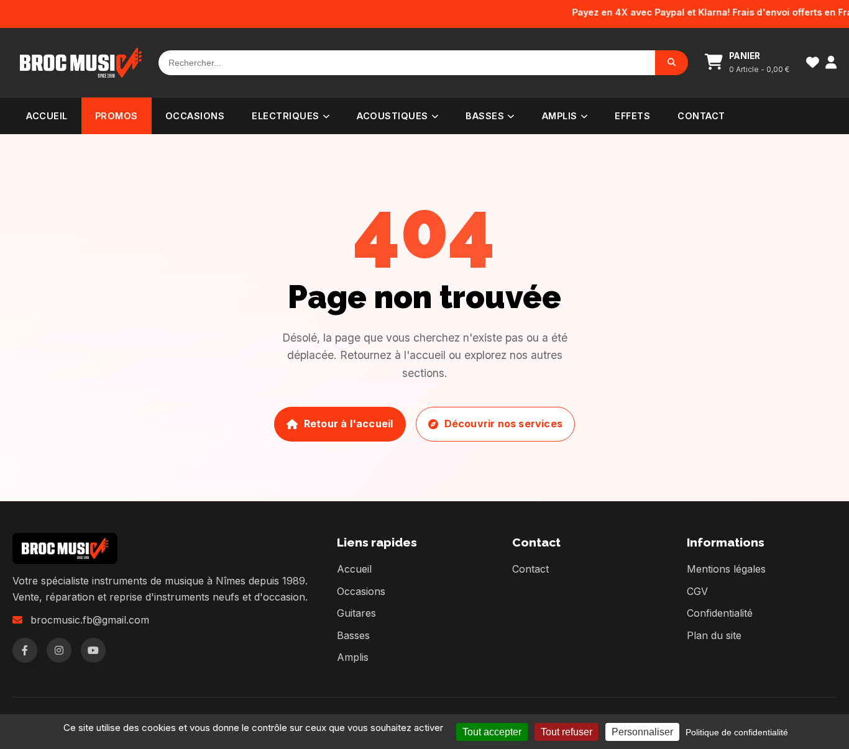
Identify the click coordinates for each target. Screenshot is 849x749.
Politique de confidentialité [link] (737, 732)
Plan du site (714, 635)
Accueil (47, 116)
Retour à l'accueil (348, 423)
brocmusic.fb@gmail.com (89, 620)
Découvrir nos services (503, 423)
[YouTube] (93, 650)
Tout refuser (566, 732)
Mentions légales (726, 569)
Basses (485, 116)
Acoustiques (392, 116)
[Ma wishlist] (812, 62)
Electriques (285, 116)
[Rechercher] (671, 62)
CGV (697, 591)
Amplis (559, 116)
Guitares (356, 613)
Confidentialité (720, 613)
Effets (632, 116)
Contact (701, 116)
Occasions (195, 116)
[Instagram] (59, 650)
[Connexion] (831, 62)
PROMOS (116, 116)
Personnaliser (642, 732)
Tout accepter (491, 732)
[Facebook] (24, 650)
